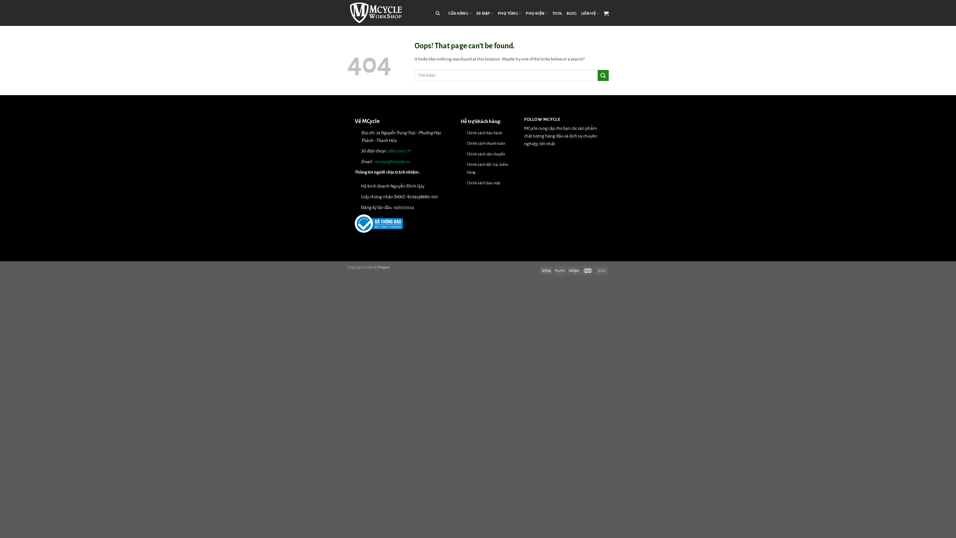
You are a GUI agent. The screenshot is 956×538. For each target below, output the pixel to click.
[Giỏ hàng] (606, 13)
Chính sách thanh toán (486, 143)
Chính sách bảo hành (484, 133)
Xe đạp (483, 13)
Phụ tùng (508, 13)
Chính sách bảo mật (483, 183)
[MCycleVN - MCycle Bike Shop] (379, 13)
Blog (572, 13)
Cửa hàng (458, 13)
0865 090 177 (399, 151)
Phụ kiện (535, 13)
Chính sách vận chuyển (486, 154)
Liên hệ (588, 13)
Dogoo (384, 267)
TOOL (557, 13)
